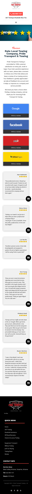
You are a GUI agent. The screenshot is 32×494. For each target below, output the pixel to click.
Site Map (6, 413)
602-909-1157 (17, 14)
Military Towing (9, 446)
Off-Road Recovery (10, 435)
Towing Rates (9, 451)
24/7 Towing (8, 429)
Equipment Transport (11, 443)
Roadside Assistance (11, 432)
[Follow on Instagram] (17, 490)
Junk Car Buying (9, 448)
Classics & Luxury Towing (12, 438)
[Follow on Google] (11, 490)
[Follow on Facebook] (14, 490)
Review (7, 454)
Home (6, 427)
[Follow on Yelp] (20, 490)
